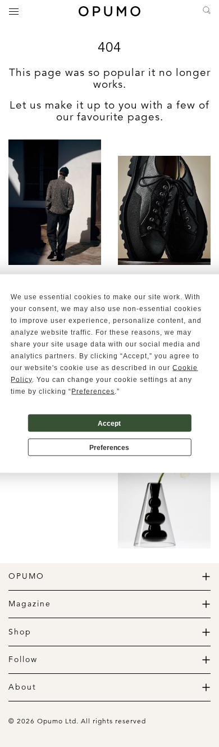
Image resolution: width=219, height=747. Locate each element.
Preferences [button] (93, 391)
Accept (109, 423)
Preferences (109, 447)
